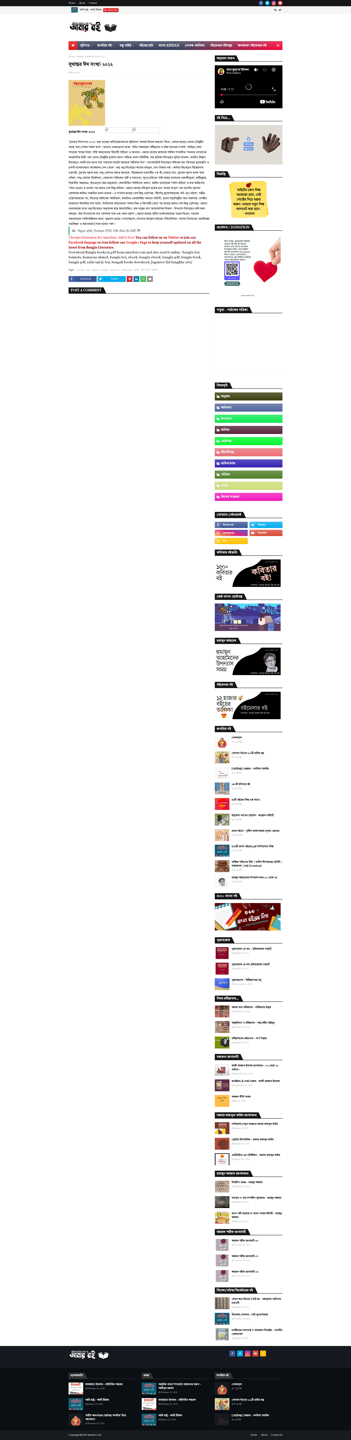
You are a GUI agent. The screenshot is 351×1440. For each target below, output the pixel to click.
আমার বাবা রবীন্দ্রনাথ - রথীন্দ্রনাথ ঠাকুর (251, 1007)
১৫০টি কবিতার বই (241, 784)
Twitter (173, 237)
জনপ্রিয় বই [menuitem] (104, 45)
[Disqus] (139, 344)
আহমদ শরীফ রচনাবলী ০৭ (245, 1256)
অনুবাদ (225, 396)
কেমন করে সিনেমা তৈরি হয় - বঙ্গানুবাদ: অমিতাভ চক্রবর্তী (256, 1301)
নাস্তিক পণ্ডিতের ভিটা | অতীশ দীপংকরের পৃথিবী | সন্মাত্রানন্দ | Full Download (257, 864)
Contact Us (276, 1435)
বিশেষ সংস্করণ (230, 497)
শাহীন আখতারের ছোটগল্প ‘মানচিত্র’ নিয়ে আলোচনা (103, 10)
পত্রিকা (225, 474)
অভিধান (226, 407)
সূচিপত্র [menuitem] (84, 45)
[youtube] (280, 3)
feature (105, 270)
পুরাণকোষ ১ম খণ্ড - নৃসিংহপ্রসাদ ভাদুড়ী (251, 949)
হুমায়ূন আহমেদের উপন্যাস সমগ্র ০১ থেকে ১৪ (254, 877)
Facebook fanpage (83, 242)
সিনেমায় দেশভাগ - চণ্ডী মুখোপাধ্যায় (250, 1314)
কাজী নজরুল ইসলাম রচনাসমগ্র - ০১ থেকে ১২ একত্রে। (255, 1067)
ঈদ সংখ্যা (145, 270)
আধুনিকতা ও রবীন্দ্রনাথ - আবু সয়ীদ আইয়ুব (253, 1023)
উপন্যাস (226, 418)
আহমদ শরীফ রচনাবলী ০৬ (245, 1272)
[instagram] (273, 3)
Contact (93, 3)
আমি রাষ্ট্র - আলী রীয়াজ (97, 1400)
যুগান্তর (80, 57)
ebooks (80, 270)
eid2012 (95, 270)
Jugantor (115, 270)
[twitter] (267, 3)
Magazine (127, 270)
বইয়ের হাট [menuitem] (146, 45)
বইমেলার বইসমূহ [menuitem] (221, 45)
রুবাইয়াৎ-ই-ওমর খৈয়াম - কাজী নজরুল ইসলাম (256, 1081)
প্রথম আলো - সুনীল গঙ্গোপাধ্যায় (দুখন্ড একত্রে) (255, 831)
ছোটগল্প (226, 441)
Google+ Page (136, 242)
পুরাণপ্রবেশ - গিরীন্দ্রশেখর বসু (246, 980)
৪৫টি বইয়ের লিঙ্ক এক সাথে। (246, 800)
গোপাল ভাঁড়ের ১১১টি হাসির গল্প (248, 753)
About (82, 3)
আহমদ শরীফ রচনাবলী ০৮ (245, 1240)
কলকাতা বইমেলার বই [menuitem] (252, 45)
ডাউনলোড (228, 463)
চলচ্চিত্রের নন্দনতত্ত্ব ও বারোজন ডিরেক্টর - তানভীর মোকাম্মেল (257, 1332)
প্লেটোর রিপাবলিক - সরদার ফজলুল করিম (252, 1139)
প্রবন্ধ (224, 485)
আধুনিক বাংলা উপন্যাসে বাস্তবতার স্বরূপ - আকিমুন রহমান (179, 1386)
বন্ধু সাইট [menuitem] (125, 45)
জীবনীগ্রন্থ (227, 452)
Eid (88, 270)
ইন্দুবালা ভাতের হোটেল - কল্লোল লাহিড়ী (253, 815)
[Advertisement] (132, 103)
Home (72, 3)
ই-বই (136, 270)
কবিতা (225, 430)
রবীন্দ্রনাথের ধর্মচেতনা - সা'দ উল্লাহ (249, 1038)
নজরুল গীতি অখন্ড (241, 1097)
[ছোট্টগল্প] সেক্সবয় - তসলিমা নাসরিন (250, 768)
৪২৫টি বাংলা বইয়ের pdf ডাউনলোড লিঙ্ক (252, 846)
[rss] (231, 541)
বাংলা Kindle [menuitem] (168, 45)
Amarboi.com (94, 1435)
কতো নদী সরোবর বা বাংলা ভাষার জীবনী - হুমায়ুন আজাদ (257, 1215)
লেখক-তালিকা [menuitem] (195, 45)
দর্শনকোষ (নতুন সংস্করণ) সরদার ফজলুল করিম (255, 1124)
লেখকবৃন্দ (237, 737)
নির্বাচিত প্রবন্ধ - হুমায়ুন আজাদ (247, 1182)
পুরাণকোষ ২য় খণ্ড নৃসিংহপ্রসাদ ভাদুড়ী (251, 964)
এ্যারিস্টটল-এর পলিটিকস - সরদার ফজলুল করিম (256, 1155)
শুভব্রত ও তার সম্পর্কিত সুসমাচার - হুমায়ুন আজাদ (256, 1198)
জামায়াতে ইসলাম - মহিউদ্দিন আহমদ (104, 1384)
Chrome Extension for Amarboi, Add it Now (102, 237)
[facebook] (261, 3)
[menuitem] (73, 45)
